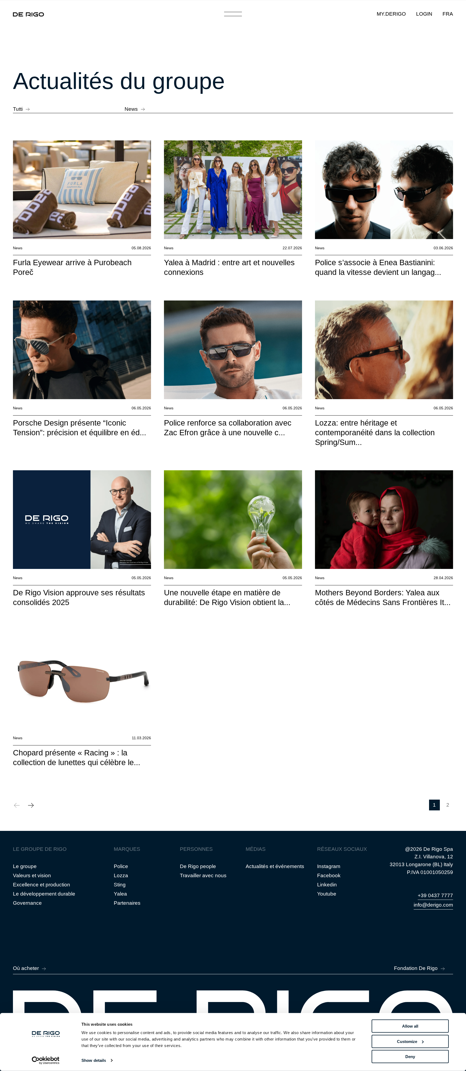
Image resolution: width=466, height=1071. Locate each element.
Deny (410, 1056)
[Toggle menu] (233, 14)
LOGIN (424, 14)
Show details (93, 1060)
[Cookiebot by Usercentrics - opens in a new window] (45, 1060)
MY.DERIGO (391, 14)
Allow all (410, 1026)
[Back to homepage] (28, 14)
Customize (407, 1041)
